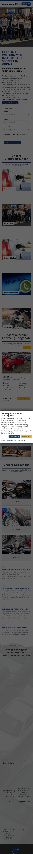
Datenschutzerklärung (8, 440)
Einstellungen (26, 436)
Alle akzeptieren (14, 436)
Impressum (21, 440)
